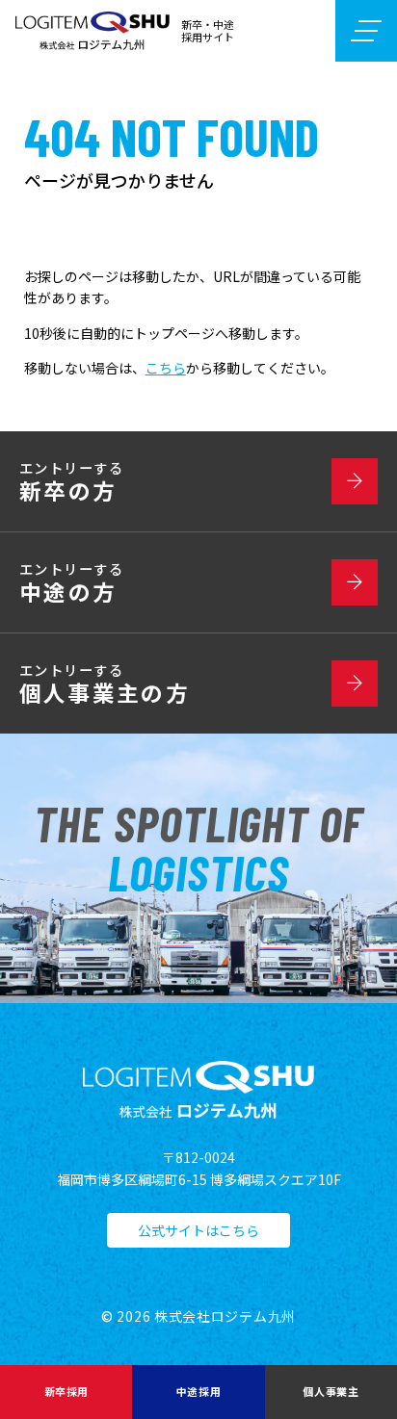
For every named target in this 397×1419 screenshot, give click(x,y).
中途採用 (198, 1391)
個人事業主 (330, 1391)
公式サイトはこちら (198, 1230)
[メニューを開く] (366, 31)
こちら (166, 367)
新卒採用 (66, 1391)
